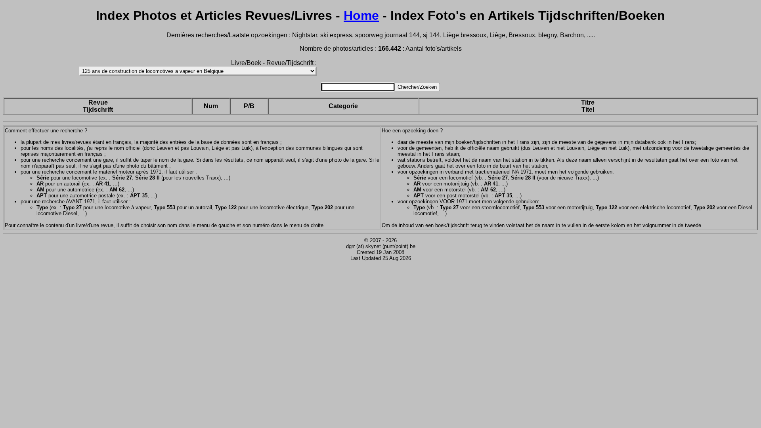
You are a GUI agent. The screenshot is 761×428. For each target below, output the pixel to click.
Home (361, 15)
